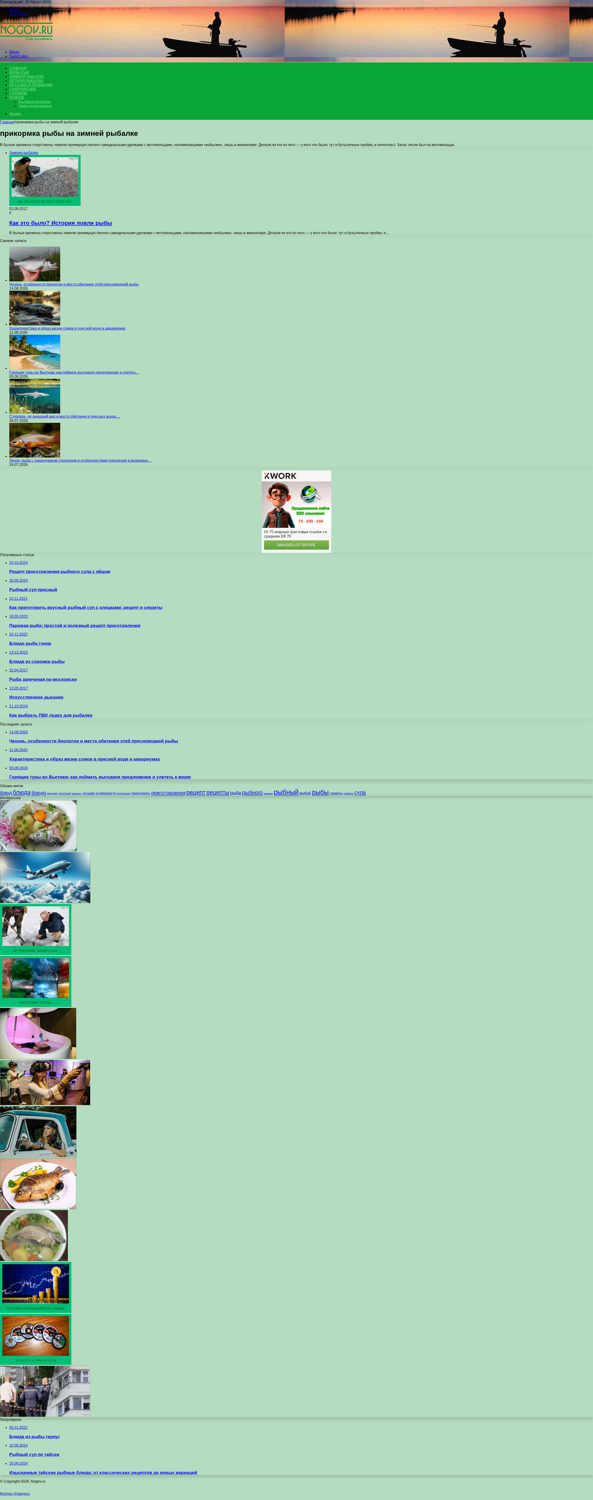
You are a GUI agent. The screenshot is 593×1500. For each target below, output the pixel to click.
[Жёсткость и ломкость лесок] (35, 1364)
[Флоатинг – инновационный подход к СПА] (38, 1058)
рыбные (268, 793)
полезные (123, 793)
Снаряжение (22, 89)
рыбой (305, 793)
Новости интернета (35, 106)
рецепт (195, 792)
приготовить (140, 793)
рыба (235, 792)
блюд (6, 792)
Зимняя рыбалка (26, 77)
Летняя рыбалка (26, 81)
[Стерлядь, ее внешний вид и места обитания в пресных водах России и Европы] (34, 412)
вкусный (65, 793)
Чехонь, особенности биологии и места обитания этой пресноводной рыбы (74, 284)
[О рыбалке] (26, 44)
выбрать (77, 793)
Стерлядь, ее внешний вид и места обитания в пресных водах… (64, 416)
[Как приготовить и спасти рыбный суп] (34, 1260)
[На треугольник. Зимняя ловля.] (35, 954)
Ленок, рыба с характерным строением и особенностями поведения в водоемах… (80, 460)
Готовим (18, 93)
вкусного (52, 793)
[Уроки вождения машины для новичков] (38, 1156)
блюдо (39, 792)
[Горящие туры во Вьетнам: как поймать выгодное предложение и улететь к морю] (34, 368)
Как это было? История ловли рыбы (60, 223)
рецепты (217, 792)
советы (348, 793)
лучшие (88, 793)
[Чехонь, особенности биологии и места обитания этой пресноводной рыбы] (34, 280)
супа (360, 793)
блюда (22, 792)
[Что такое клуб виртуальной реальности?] (45, 1104)
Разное (16, 97)
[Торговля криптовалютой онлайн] (35, 1312)
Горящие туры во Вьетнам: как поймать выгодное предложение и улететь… (74, 372)
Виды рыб (19, 72)
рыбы (320, 792)
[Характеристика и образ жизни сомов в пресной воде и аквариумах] (34, 324)
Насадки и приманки (31, 85)
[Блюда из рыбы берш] (38, 1208)
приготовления (168, 793)
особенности (106, 793)
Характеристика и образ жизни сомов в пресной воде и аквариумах (67, 328)
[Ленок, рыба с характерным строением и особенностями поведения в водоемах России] (34, 456)
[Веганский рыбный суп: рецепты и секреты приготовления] (38, 850)
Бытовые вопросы (34, 102)
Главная (7, 122)
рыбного (252, 793)
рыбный (286, 792)
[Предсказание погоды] (35, 1006)
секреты (336, 793)
